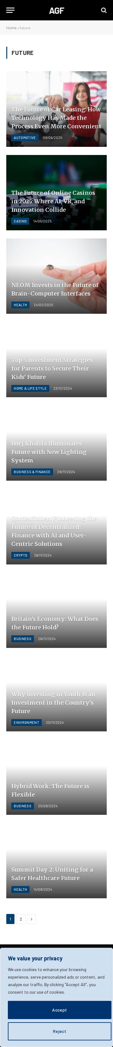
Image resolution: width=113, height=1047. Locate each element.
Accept (59, 1009)
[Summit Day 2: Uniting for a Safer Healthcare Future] (56, 860)
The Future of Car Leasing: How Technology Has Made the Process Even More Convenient (56, 118)
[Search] (103, 10)
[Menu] (10, 10)
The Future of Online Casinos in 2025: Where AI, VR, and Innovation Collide (53, 201)
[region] (56, 997)
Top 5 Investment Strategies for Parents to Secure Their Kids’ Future (52, 368)
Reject (60, 1031)
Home (11, 27)
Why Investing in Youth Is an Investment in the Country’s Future (53, 703)
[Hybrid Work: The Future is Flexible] (56, 777)
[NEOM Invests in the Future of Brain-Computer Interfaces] (56, 276)
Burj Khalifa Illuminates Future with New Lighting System (49, 452)
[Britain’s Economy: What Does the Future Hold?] (56, 610)
